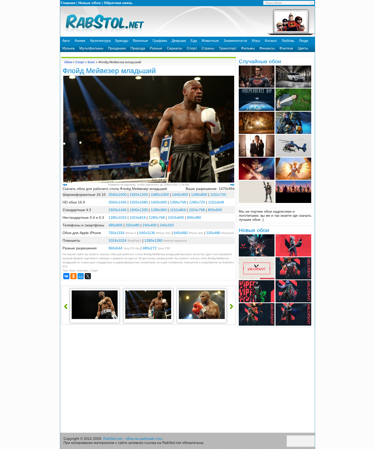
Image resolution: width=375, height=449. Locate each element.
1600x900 (159, 202)
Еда (194, 41)
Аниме (79, 41)
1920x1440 (117, 210)
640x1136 (147, 233)
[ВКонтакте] (66, 276)
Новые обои (89, 3)
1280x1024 (117, 217)
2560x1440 (117, 202)
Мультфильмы (91, 48)
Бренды (121, 41)
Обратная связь (118, 3)
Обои (68, 62)
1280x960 (159, 210)
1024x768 (197, 210)
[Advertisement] (149, 380)
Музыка (68, 48)
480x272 (150, 248)
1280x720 (197, 202)
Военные (140, 41)
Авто (66, 41)
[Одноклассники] (73, 276)
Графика (160, 41)
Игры (256, 41)
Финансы (267, 48)
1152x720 (218, 195)
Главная (68, 3)
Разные (156, 48)
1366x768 (178, 202)
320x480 (133, 225)
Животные (210, 41)
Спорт (192, 48)
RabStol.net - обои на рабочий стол (132, 439)
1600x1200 (139, 210)
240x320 (167, 225)
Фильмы (248, 48)
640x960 (181, 233)
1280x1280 (153, 240)
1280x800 (199, 195)
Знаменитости (235, 41)
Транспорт (227, 48)
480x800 (115, 225)
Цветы (303, 48)
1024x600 (176, 217)
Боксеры (83, 270)
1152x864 (178, 210)
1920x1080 (139, 202)
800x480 (194, 217)
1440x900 (180, 195)
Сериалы (174, 48)
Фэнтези (286, 48)
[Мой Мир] (81, 276)
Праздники (117, 48)
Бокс (91, 62)
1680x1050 (160, 195)
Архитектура (100, 41)
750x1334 (116, 233)
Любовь (288, 41)
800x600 (215, 210)
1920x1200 (139, 195)
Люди (303, 41)
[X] (88, 276)
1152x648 (216, 202)
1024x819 (138, 217)
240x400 (150, 225)
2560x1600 (117, 195)
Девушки (179, 41)
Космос (271, 41)
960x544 (115, 248)
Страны (208, 48)
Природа (137, 48)
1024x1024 (117, 240)
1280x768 (157, 217)
